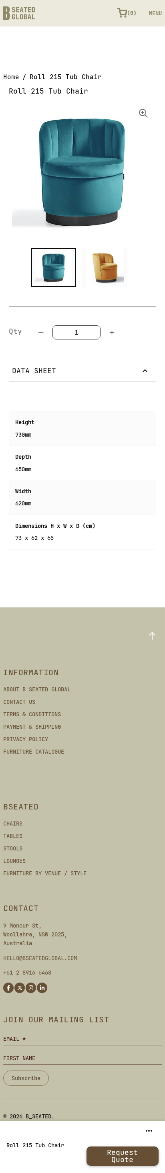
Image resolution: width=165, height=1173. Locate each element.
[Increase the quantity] (112, 332)
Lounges (14, 860)
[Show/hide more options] (149, 1130)
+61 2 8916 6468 (27, 972)
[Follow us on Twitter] (19, 988)
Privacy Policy (25, 739)
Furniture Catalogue (33, 751)
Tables (12, 836)
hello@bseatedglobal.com (40, 958)
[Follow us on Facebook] (8, 988)
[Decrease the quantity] (41, 332)
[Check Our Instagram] (31, 988)
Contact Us (19, 701)
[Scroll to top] (152, 636)
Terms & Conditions (32, 714)
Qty (15, 331)
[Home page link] (19, 13)
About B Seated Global (36, 689)
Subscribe (26, 1078)
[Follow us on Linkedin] (42, 988)
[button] (53, 267)
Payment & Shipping (32, 726)
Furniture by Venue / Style (45, 873)
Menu (155, 13)
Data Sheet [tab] (34, 370)
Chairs (12, 823)
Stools (12, 848)
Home (11, 77)
